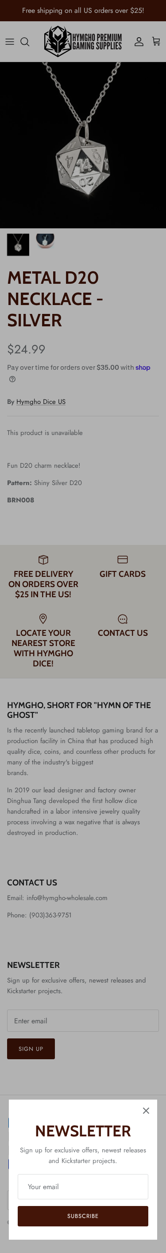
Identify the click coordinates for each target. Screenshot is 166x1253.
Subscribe (83, 1216)
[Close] (146, 1110)
